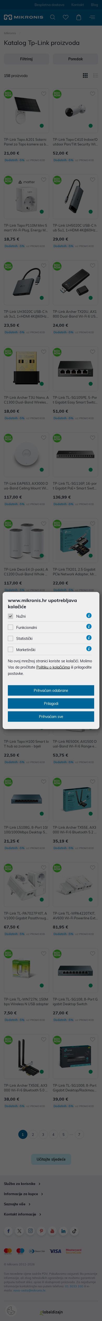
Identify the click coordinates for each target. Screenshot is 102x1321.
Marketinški (25, 649)
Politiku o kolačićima (53, 667)
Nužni (21, 616)
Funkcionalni (26, 627)
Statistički (24, 638)
